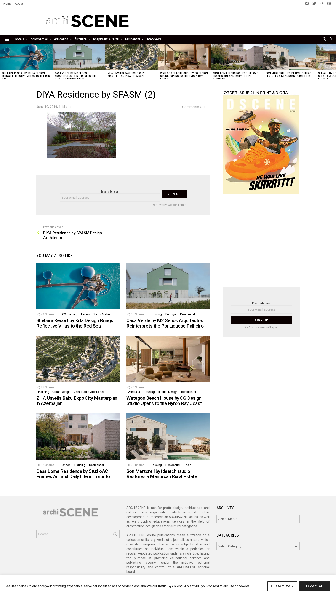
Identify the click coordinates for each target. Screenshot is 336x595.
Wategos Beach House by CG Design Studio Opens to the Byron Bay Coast (184, 76)
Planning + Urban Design (54, 392)
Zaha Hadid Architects (89, 392)
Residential (132, 39)
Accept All (315, 586)
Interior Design (168, 392)
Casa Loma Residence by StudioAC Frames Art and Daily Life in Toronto (235, 76)
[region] (168, 585)
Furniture (81, 39)
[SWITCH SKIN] (325, 39)
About (19, 3)
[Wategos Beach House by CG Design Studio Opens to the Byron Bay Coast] (184, 57)
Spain (187, 465)
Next (333, 63)
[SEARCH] (331, 39)
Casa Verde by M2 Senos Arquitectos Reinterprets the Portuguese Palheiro (75, 76)
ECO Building (69, 314)
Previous (2, 63)
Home (7, 3)
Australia (134, 392)
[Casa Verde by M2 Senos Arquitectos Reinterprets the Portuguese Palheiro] (79, 57)
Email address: (109, 191)
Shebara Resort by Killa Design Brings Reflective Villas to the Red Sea (26, 76)
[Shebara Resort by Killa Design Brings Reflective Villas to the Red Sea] (26, 57)
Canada (66, 465)
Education (61, 39)
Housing (156, 314)
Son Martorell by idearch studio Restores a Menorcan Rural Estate (289, 74)
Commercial (39, 39)
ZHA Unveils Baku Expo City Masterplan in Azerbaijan (126, 74)
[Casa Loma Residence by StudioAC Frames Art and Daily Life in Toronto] (237, 57)
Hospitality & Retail (106, 39)
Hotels (19, 39)
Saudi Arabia (101, 314)
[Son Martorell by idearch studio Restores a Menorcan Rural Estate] (289, 57)
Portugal (170, 314)
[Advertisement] (261, 243)
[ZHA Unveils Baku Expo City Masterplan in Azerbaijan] (131, 57)
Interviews (154, 39)
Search (115, 535)
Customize (280, 586)
